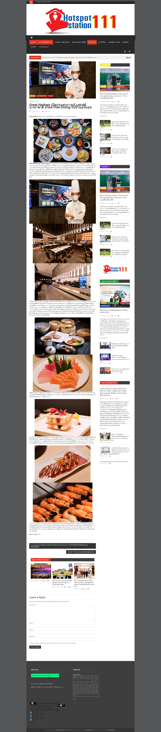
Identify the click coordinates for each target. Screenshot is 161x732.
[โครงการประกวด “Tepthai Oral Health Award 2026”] (105, 370)
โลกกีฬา (33, 47)
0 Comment (47, 111)
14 (89, 686)
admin (45, 580)
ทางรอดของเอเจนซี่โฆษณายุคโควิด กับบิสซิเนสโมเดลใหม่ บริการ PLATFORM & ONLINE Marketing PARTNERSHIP (59, 546)
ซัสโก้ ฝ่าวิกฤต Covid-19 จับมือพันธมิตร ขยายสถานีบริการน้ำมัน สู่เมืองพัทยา (62, 582)
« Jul (74, 699)
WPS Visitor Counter (39, 721)
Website (31, 636)
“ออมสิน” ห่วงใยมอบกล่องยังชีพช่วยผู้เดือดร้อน (81, 552)
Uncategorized (44, 47)
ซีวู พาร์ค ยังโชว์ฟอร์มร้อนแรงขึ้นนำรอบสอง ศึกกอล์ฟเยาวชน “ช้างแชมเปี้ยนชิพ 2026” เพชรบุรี (69, 57)
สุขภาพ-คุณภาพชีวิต (79, 42)
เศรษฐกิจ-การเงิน (114, 42)
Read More (103, 116)
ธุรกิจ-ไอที (92, 42)
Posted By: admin (35, 111)
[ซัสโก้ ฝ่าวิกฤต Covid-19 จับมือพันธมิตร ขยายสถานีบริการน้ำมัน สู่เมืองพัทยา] (62, 571)
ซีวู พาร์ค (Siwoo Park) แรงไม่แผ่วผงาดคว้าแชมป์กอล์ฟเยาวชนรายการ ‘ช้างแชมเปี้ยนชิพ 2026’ (114, 96)
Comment (32, 605)
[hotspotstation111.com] (80, 21)
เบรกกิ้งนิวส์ (102, 42)
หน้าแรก (33, 42)
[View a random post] (129, 51)
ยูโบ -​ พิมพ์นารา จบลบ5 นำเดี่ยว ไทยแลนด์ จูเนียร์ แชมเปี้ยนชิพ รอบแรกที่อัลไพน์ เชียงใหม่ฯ (121, 252)
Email (31, 629)
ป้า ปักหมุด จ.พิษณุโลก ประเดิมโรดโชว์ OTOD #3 (114, 461)
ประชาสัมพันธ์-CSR (45, 42)
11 (78, 686)
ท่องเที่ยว (125, 42)
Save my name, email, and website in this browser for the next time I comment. (53, 643)
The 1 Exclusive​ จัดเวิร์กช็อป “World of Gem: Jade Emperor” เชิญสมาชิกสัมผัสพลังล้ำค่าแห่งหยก (84, 583)
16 (96, 686)
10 (74, 686)
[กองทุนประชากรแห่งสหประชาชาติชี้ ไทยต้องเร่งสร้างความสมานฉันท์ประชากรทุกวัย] (105, 357)
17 (74, 689)
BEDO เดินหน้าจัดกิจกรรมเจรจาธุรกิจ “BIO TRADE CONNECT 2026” (121, 345)
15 (93, 686)
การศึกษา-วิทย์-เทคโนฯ (62, 42)
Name (31, 623)
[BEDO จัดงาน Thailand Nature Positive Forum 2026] (115, 296)
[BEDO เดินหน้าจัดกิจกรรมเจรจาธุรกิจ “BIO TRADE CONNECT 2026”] (105, 345)
